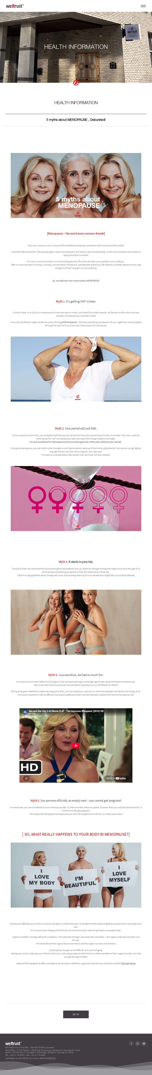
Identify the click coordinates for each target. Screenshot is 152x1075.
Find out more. (128, 963)
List (77, 1014)
